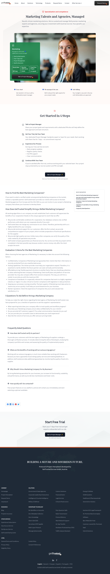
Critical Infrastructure (62, 502)
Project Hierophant (7, 495)
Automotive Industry (89, 502)
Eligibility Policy (6, 548)
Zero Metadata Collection (36, 514)
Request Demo (57, 3)
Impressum (4, 502)
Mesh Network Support (62, 520)
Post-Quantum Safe (61, 510)
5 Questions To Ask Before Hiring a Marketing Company (87, 205)
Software (85, 517)
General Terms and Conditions (10, 541)
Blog (2, 510)
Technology (39, 3)
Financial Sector (60, 495)
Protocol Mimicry (61, 517)
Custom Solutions (61, 491)
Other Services (76, 3)
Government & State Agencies (37, 491)
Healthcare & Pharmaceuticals (91, 498)
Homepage (4, 491)
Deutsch (45, 564)
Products (48, 3)
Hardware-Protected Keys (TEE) (65, 527)
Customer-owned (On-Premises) (92, 524)
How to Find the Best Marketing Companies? (87, 195)
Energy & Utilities (88, 491)
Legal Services (60, 498)
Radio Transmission (61, 514)
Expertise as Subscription (8, 522)
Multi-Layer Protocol (35, 527)
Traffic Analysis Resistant (63, 531)
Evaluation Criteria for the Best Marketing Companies (86, 201)
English (40, 564)
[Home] (5, 3)
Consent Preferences (35, 545)
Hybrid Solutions (88, 531)
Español (58, 564)
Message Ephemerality (35, 531)
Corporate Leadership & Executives (39, 495)
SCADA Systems (87, 495)
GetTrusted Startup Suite (8, 533)
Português (65, 564)
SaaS (84, 527)
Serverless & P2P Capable (36, 524)
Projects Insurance (6, 514)
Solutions (30, 3)
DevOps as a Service (7, 529)
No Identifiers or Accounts (36, 510)
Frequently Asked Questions (83, 208)
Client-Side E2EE (33, 520)
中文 (71, 564)
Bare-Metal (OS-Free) (89, 520)
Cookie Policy (32, 541)
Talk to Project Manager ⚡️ (55, 174)
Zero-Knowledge (33, 517)
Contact (67, 3)
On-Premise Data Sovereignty (91, 514)
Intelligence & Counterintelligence (38, 498)
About (23, 3)
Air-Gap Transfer (60, 524)
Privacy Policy (5, 545)
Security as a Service (7, 526)
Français (52, 564)
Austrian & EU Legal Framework (92, 510)
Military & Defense (34, 502)
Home (16, 3)
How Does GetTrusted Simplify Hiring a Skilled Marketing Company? (87, 198)
